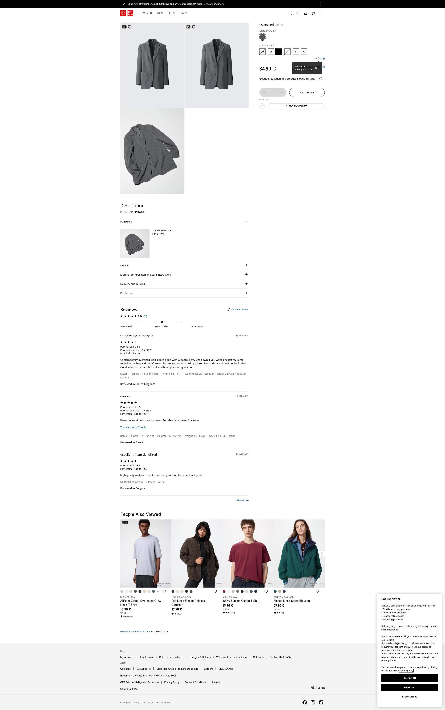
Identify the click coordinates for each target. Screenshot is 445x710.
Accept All (409, 678)
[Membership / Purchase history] (305, 13)
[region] (409, 650)
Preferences (409, 696)
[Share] (262, 106)
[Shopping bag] (313, 13)
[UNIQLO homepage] (126, 13)
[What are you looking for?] (290, 13)
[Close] (316, 68)
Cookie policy (406, 670)
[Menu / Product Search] (321, 13)
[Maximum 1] (281, 92)
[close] (124, 4)
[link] (226, 4)
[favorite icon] (164, 591)
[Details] (321, 78)
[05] (262, 37)
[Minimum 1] (263, 92)
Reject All (410, 687)
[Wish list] (298, 13)
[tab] (147, 13)
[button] (134, 243)
